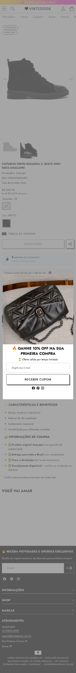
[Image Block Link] (38, 309)
